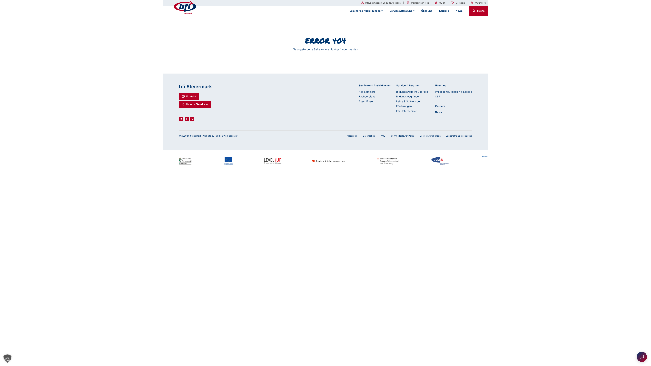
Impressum (352, 136)
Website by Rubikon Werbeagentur (220, 136)
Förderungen (404, 106)
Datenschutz (369, 136)
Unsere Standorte (197, 104)
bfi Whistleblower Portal (403, 136)
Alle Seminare (367, 91)
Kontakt (191, 96)
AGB (383, 136)
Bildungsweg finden (408, 96)
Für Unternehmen (406, 111)
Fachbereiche (367, 96)
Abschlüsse (366, 101)
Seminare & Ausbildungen (374, 85)
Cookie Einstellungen (430, 136)
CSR (437, 96)
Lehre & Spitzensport (409, 101)
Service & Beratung (408, 85)
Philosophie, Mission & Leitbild (453, 91)
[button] (7, 358)
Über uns (440, 85)
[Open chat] (642, 357)
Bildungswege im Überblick (412, 91)
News (438, 112)
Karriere (440, 106)
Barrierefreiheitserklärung (459, 136)
